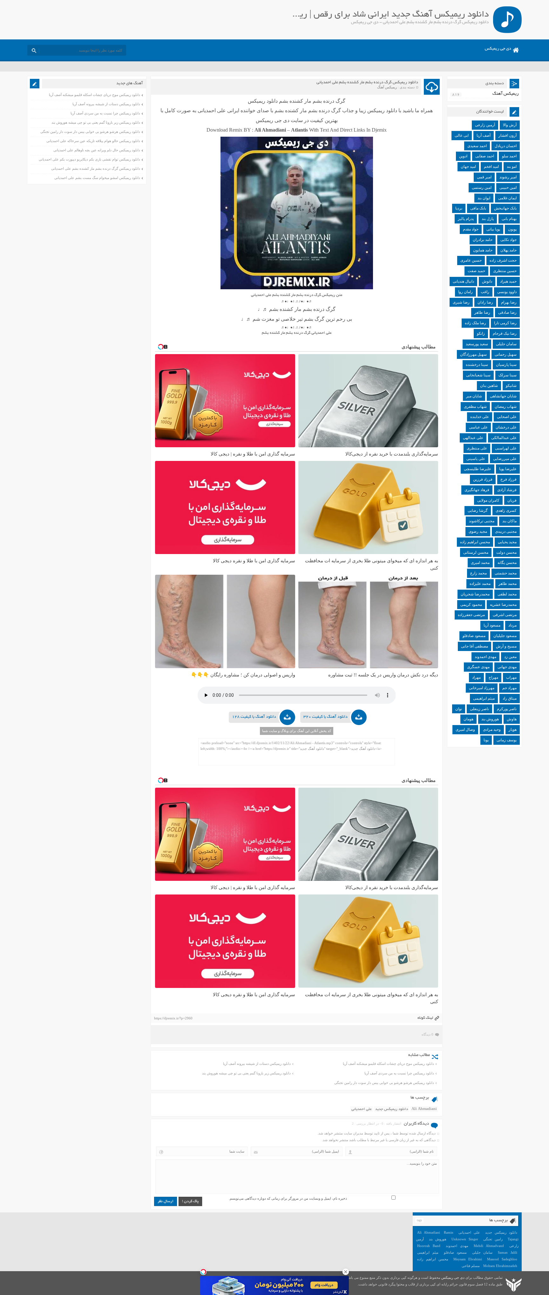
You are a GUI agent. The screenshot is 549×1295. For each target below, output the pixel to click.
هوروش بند (490, 719)
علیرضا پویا (508, 469)
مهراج (493, 677)
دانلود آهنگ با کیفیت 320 (325, 717)
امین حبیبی (508, 187)
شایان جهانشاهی (503, 396)
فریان (512, 500)
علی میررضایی (505, 458)
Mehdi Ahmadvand (489, 1246)
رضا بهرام (509, 302)
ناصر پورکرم (507, 709)
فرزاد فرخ (508, 479)
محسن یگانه (507, 562)
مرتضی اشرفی (505, 615)
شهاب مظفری (475, 406)
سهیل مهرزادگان (473, 354)
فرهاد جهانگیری (476, 490)
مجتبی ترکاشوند (481, 521)
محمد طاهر (507, 583)
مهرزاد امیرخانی (481, 688)
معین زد (510, 656)
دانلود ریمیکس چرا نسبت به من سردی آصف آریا (399, 1073)
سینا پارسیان (506, 364)
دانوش (487, 281)
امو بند (512, 166)
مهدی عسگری (478, 667)
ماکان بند (509, 521)
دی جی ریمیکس (498, 49)
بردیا (458, 208)
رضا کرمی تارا (505, 323)
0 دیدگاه (427, 1034)
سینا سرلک (507, 375)
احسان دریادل (506, 146)
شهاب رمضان (506, 406)
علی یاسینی (475, 458)
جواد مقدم (470, 229)
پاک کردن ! (190, 1201)
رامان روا (465, 292)
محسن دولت (506, 552)
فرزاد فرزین (482, 479)
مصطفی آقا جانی (474, 646)
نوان (458, 709)
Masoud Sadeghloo (502, 1259)
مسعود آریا (492, 625)
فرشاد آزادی (507, 490)
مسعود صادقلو (474, 636)
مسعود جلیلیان (505, 636)
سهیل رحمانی (506, 354)
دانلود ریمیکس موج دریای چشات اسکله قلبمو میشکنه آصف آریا (388, 1063)
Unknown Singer (464, 1239)
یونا (486, 740)
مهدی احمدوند (485, 656)
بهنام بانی (509, 218)
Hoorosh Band (428, 1246)
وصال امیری (465, 729)
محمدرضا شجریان (475, 594)
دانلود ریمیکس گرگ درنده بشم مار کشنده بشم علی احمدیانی (367, 82)
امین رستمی (481, 187)
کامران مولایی (488, 500)
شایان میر (474, 396)
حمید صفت (476, 271)
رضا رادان (485, 302)
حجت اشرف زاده (503, 260)
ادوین (463, 156)
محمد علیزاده (480, 583)
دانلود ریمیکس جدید (391, 1109)
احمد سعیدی (477, 146)
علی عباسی (478, 427)
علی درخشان (506, 427)
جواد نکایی (508, 239)
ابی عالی (462, 135)
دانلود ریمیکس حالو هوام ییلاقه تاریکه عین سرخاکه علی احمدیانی (93, 141)
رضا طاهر (482, 312)
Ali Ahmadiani (424, 1109)
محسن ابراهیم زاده (475, 542)
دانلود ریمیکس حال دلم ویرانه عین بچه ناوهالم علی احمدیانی (96, 150)
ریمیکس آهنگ (387, 87)
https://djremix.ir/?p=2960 (173, 1018)
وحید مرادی (492, 729)
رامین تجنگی (493, 1239)
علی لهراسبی (506, 448)
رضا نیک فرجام (505, 333)
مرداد (512, 625)
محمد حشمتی (506, 573)
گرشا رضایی (478, 510)
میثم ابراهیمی (484, 698)
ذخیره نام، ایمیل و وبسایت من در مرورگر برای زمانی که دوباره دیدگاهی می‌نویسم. (288, 1198)
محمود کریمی (471, 604)
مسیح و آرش (506, 646)
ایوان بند (484, 198)
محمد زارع (478, 573)
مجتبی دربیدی (506, 531)
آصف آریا (484, 135)
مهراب (511, 677)
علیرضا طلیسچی (477, 469)
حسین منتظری (505, 271)
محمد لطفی (507, 594)
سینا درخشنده (477, 364)
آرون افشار (507, 135)
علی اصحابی (507, 417)
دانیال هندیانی (463, 281)
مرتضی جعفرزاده (471, 615)
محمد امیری (480, 562)
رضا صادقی (507, 312)
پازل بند (488, 218)
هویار (513, 729)
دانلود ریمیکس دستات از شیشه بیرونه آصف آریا (257, 1063)
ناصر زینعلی (479, 709)
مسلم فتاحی (471, 1266)
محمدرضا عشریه (503, 604)
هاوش (512, 719)
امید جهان (468, 166)
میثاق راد (510, 698)
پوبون (512, 229)
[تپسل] (203, 1272)
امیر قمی (484, 177)
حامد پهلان (508, 250)
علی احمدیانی (361, 1109)
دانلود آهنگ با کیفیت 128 (254, 717)
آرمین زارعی (485, 125)
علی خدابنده (479, 417)
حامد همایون (482, 250)
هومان (468, 719)
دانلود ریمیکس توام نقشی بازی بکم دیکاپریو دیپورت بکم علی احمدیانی (89, 159)
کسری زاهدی (506, 510)
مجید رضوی (478, 531)
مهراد (476, 677)
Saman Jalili (507, 1252)
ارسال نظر (165, 1201)
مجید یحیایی (507, 542)
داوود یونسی (507, 292)
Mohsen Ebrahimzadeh (500, 1266)
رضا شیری (461, 302)
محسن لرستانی (475, 552)
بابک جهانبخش (505, 208)
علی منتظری (477, 448)
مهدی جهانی (507, 667)
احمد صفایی (484, 156)
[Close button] (345, 1272)
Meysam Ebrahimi (467, 1259)
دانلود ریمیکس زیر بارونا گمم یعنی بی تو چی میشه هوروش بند (246, 1073)
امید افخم (491, 166)
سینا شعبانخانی (478, 375)
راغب (485, 292)
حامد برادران (482, 239)
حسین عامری (471, 260)
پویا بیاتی (493, 229)
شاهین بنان (489, 385)
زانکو (481, 333)
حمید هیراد (508, 281)
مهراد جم (509, 688)
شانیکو (511, 385)
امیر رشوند (508, 177)
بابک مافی (478, 208)
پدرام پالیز (466, 218)
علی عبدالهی (473, 437)
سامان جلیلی (506, 344)
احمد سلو (509, 156)
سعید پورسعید (477, 344)
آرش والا (510, 125)
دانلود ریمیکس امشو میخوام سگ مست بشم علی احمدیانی (97, 178)
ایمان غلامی (507, 198)
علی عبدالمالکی (504, 437)
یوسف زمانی (507, 740)
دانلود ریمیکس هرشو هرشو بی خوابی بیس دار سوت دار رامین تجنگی (384, 1083)
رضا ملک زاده (475, 323)
